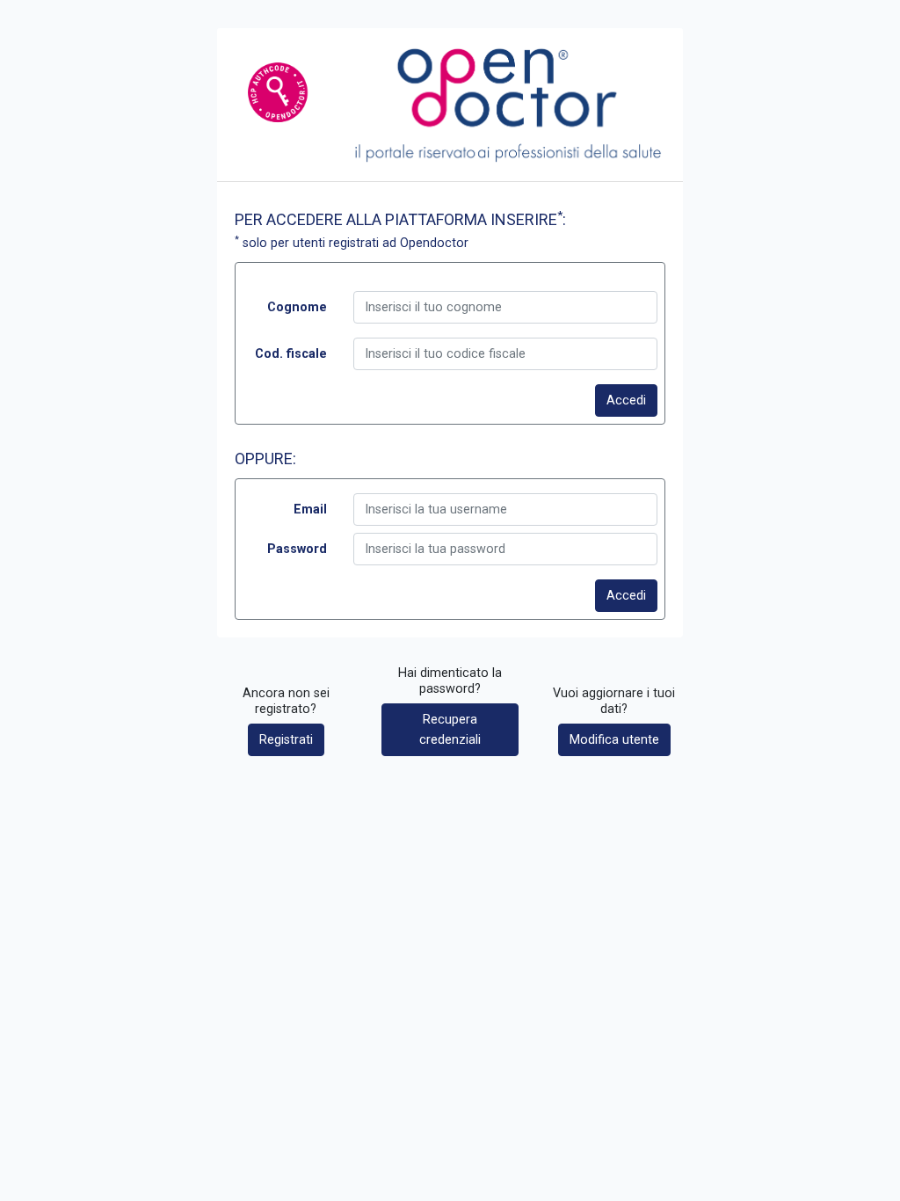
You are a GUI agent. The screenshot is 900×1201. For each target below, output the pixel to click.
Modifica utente (614, 739)
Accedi (626, 400)
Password (297, 549)
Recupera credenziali (450, 729)
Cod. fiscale (291, 353)
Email (310, 509)
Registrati (286, 739)
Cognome (297, 307)
